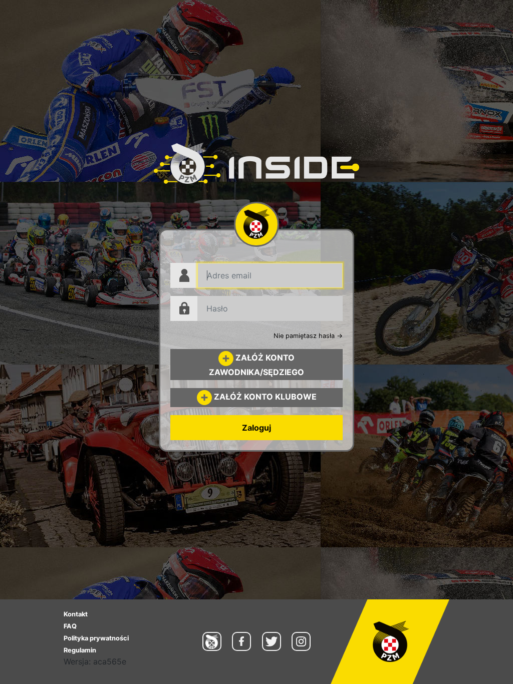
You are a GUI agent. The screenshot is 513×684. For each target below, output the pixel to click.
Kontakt (76, 614)
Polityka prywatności (96, 638)
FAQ (70, 626)
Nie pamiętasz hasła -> (308, 335)
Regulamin (80, 650)
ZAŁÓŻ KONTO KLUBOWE (264, 397)
